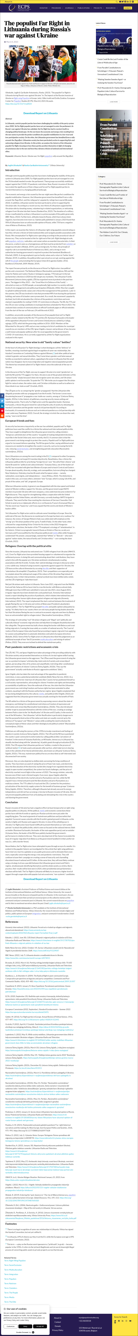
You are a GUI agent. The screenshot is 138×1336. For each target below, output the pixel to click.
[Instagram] (130, 2)
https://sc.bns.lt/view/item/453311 (28, 1068)
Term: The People (11, 1293)
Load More (114, 101)
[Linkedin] (128, 2)
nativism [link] (20, 241)
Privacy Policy (57, 1330)
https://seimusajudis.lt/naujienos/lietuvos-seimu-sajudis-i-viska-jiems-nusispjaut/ (36, 1050)
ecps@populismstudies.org (89, 1317)
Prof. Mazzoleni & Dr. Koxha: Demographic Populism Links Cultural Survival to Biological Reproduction (114, 45)
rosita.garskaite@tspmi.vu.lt (16, 916)
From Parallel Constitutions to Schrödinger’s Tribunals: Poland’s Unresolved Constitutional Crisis (110, 71)
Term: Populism (10, 1279)
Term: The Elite (10, 1302)
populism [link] (48, 156)
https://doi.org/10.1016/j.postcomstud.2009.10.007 (54, 981)
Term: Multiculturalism (13, 1270)
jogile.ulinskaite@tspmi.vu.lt (59, 903)
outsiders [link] (70, 244)
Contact (58, 1322)
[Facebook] (125, 2)
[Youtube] (120, 2)
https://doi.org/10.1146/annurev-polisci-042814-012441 (36, 1019)
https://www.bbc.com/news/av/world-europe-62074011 (27, 958)
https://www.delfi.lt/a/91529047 (46, 950)
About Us (8, 2)
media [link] (55, 533)
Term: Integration (11, 1274)
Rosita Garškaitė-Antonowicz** (37, 165)
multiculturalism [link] (46, 639)
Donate (58, 1326)
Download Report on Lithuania (41, 113)
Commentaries (106, 119)
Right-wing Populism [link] (21, 98)
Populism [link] (17, 101)
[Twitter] (123, 2)
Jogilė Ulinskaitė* (15, 165)
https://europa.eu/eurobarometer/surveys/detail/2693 (26, 1012)
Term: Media (9, 1297)
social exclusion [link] (23, 449)
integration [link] (36, 913)
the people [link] (14, 261)
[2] (50, 456)
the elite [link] (45, 568)
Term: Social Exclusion (12, 1265)
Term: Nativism (10, 1283)
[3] (19, 748)
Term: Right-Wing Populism (15, 1260)
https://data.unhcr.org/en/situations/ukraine (22, 1180)
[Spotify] (133, 2)
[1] (54, 353)
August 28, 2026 (103, 52)
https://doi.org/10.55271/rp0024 (18, 104)
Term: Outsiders (10, 1288)
